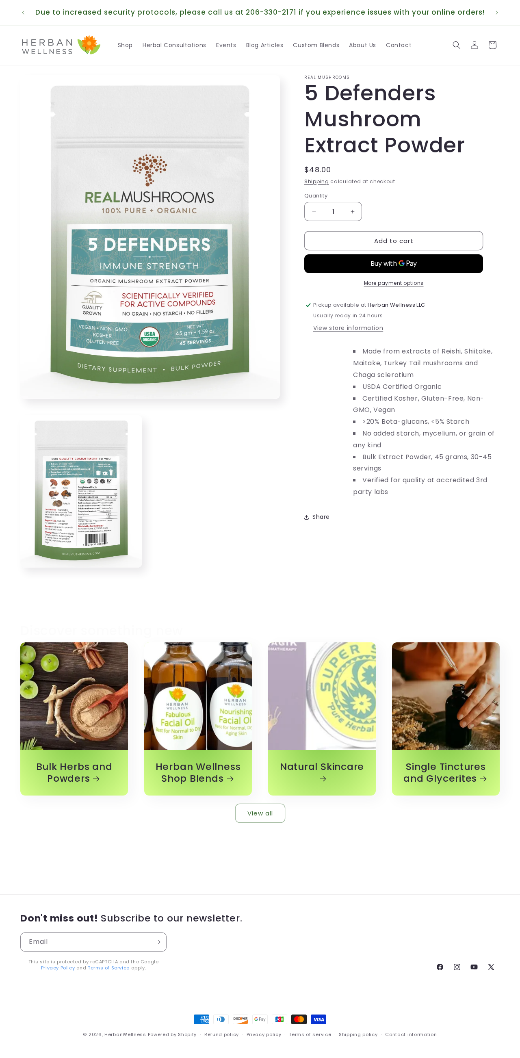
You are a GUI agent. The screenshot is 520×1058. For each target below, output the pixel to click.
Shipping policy (358, 1034)
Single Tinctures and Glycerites (444, 773)
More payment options (394, 283)
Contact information (411, 1034)
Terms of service (310, 1034)
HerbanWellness (125, 1034)
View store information (348, 328)
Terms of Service (109, 968)
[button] (457, 45)
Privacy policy (264, 1034)
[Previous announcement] (23, 12)
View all (260, 813)
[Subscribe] (157, 942)
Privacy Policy (58, 968)
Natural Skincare (322, 767)
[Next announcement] (497, 12)
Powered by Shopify (172, 1034)
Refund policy (221, 1034)
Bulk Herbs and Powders (74, 773)
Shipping (316, 181)
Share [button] (321, 517)
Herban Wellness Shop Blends (198, 773)
